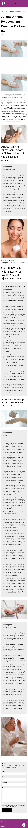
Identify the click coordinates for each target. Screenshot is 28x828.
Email (3, 776)
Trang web (4, 782)
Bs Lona (3, 34)
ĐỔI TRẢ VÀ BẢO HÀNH (6, 820)
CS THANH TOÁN (16, 820)
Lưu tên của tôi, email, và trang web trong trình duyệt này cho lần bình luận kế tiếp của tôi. (13, 806)
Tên (3, 771)
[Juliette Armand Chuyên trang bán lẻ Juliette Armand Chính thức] (3, 3)
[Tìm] (12, 3)
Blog (6, 11)
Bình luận (4, 787)
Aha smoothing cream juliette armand (13, 121)
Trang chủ (3, 11)
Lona (5, 825)
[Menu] (15, 3)
